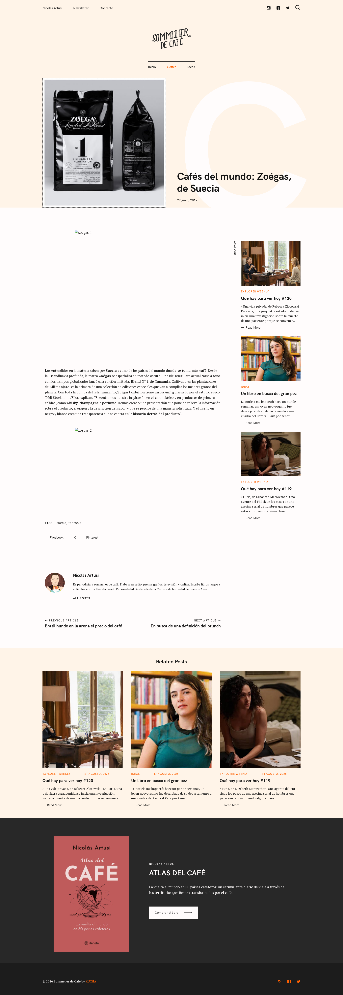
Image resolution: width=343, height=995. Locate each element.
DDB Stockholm (57, 397)
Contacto (106, 8)
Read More (253, 327)
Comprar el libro (166, 912)
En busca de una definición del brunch (185, 625)
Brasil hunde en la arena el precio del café (83, 625)
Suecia (61, 523)
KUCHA (91, 981)
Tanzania (74, 523)
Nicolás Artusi (52, 8)
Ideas (191, 67)
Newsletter (81, 8)
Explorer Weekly (255, 291)
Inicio (152, 67)
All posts (81, 598)
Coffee (171, 67)
